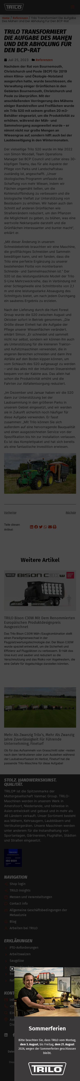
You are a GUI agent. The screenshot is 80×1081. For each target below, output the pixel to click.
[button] (12, 968)
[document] (40, 540)
